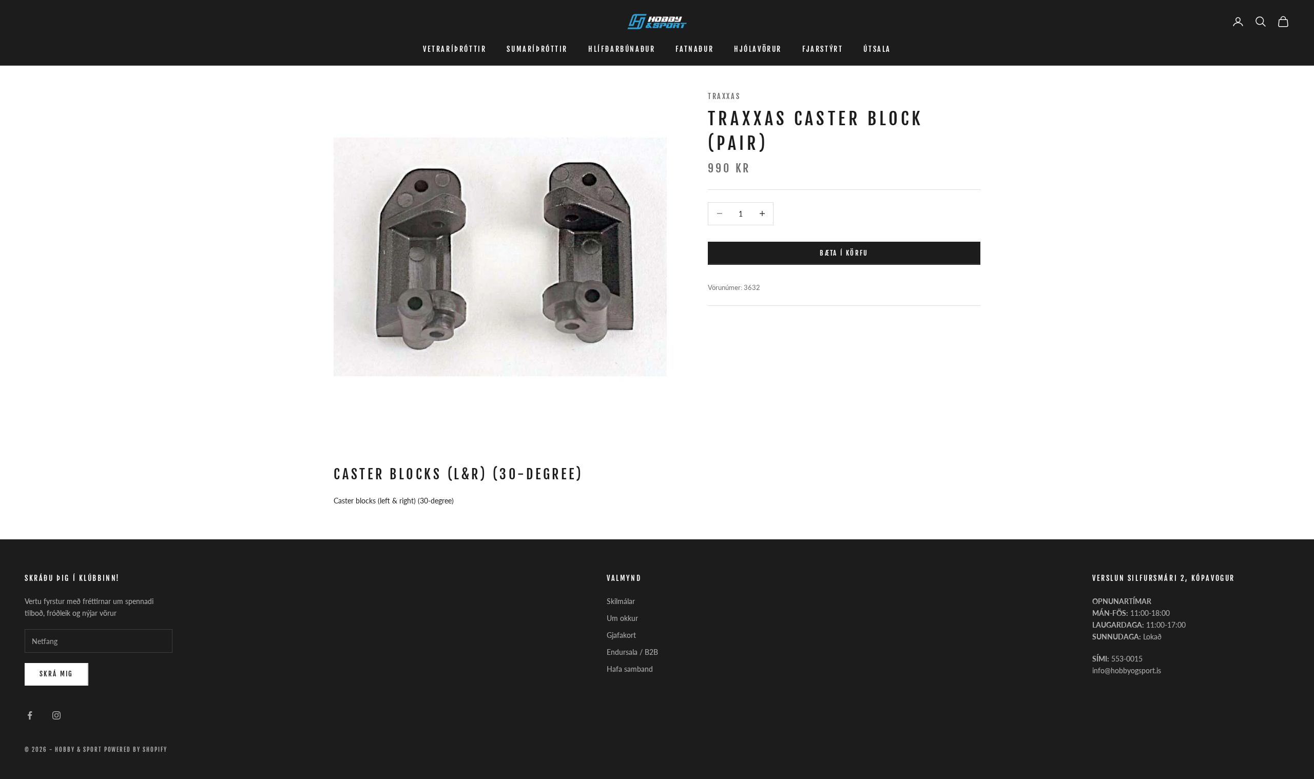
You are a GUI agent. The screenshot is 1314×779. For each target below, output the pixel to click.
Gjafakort (621, 635)
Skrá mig (56, 674)
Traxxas (724, 96)
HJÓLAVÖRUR (758, 49)
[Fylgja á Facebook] (30, 715)
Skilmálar (621, 601)
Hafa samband (630, 669)
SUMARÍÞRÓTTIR (537, 49)
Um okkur (622, 618)
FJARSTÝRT (822, 49)
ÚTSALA (877, 49)
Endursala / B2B (632, 652)
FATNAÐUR (694, 49)
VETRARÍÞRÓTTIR (454, 49)
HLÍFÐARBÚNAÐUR (621, 49)
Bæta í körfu (844, 252)
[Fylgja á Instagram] (56, 715)
